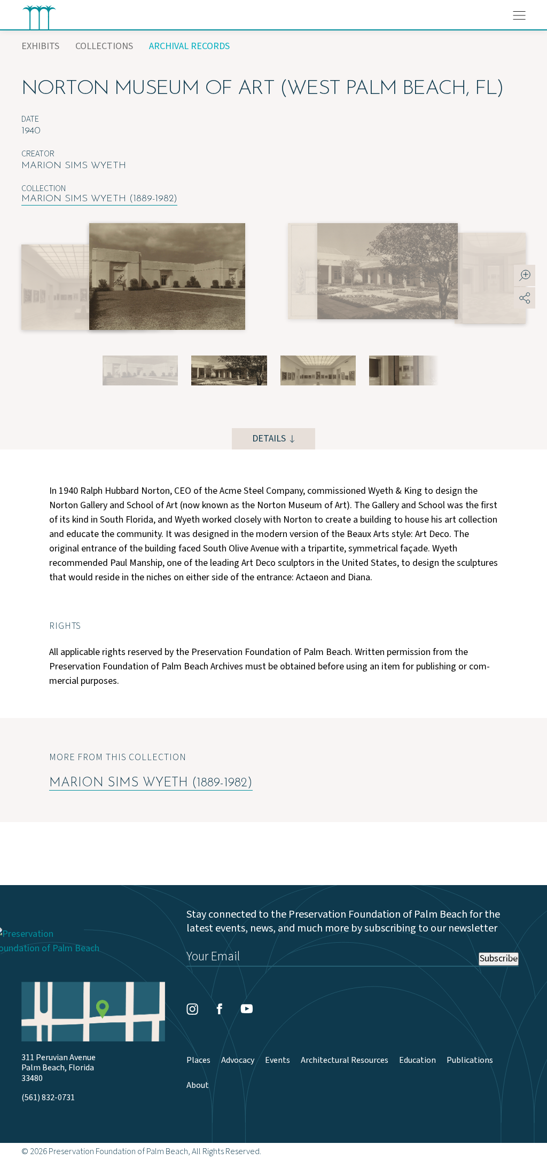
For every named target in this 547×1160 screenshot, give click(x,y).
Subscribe (499, 958)
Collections (104, 46)
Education (417, 1060)
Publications (470, 1060)
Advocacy (237, 1060)
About (197, 1085)
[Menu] (519, 15)
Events (277, 1060)
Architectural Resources (344, 1060)
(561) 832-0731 (48, 1098)
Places (198, 1060)
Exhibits (40, 46)
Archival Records (189, 46)
